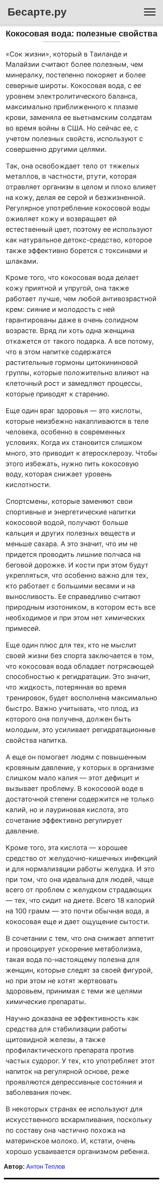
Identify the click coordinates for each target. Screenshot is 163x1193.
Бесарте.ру (37, 12)
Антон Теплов (45, 1166)
